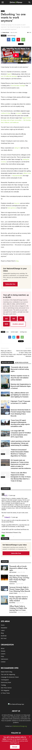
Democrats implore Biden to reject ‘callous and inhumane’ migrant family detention (23, 353)
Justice (2, 11)
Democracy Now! (6, 682)
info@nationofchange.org (19, 726)
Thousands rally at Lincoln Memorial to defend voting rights (20, 369)
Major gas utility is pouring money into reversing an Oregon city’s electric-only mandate (8, 353)
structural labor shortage (18, 85)
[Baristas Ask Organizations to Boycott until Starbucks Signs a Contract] (5, 386)
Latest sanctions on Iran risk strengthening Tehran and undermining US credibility (20, 443)
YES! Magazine (5, 690)
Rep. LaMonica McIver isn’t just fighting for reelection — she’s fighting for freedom (20, 395)
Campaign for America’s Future (10, 677)
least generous (12, 208)
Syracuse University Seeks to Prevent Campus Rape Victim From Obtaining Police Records (19, 589)
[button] (29, 2)
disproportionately (17, 175)
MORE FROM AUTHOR (21, 362)
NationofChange (12, 35)
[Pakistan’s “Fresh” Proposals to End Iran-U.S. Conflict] (5, 404)
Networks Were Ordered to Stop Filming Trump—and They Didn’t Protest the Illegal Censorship (19, 578)
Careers (3, 654)
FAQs (2, 656)
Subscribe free (10, 284)
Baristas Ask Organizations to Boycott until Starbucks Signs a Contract (21, 386)
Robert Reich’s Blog (6, 672)
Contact (3, 662)
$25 (14, 318)
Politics (3, 372)
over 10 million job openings (9, 76)
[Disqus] (16, 514)
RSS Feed (3, 638)
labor (7, 332)
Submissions (4, 659)
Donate (3, 651)
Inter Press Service (6, 688)
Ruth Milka (12, 602)
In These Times (5, 693)
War (2, 407)
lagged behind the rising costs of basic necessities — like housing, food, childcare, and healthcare (16, 120)
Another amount (18, 324)
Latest (3, 630)
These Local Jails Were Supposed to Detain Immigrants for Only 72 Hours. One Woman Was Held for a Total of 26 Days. (21, 477)
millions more (27, 173)
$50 (21, 318)
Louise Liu (12, 583)
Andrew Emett (13, 612)
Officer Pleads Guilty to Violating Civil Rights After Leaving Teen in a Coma (18, 608)
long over (16, 203)
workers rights (14, 332)
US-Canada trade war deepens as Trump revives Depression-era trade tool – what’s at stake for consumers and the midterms (21, 464)
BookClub (3, 636)
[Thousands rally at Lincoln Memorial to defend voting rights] (5, 369)
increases (19, 113)
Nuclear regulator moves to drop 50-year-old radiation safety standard (20, 378)
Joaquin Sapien (13, 593)
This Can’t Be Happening (8, 674)
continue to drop (5, 113)
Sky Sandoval (12, 572)
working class (23, 332)
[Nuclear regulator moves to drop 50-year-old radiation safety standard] (5, 380)
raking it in (17, 148)
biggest (9, 74)
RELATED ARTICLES (7, 362)
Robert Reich (5, 32)
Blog (2, 633)
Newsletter (4, 628)
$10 (6, 318)
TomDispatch (5, 680)
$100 (6, 324)
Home (2, 625)
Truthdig (3, 685)
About (2, 648)
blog (17, 261)
